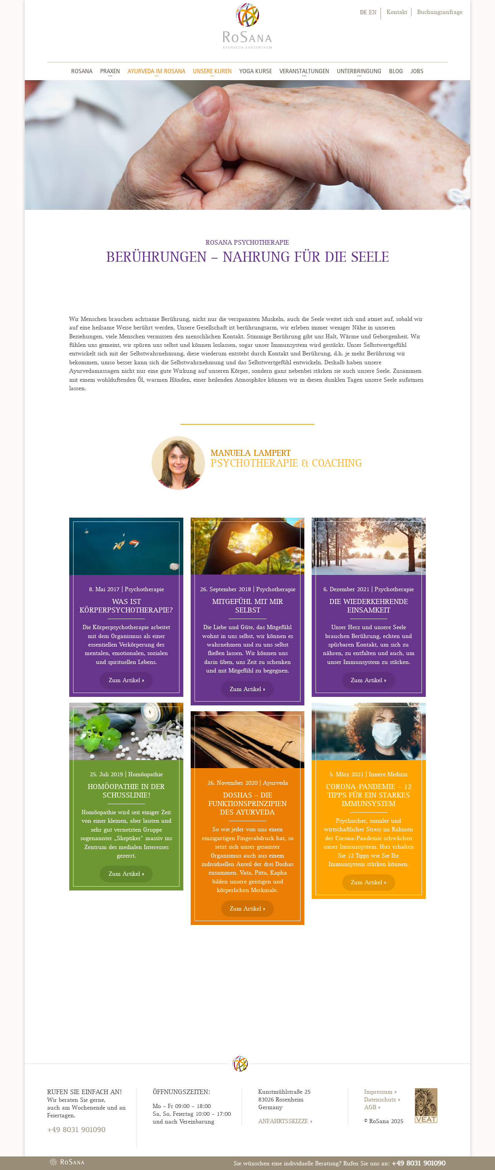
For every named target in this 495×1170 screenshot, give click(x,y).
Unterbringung (359, 71)
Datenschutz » (382, 1099)
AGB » (372, 1107)
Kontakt (397, 12)
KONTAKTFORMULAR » (77, 1144)
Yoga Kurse (255, 71)
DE (363, 12)
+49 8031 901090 (419, 1162)
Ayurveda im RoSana (156, 71)
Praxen (110, 71)
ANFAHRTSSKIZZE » (285, 1121)
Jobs (417, 71)
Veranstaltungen (304, 71)
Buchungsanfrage (440, 12)
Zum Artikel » (126, 680)
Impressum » (380, 1091)
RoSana (81, 71)
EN (373, 12)
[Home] (247, 25)
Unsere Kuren (212, 71)
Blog (396, 71)
